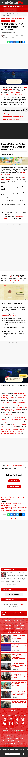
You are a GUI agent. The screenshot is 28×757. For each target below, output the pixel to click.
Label (21, 424)
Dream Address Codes (6, 414)
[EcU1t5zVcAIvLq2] (14, 292)
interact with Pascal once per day (14, 280)
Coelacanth (3, 402)
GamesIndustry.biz (10, 743)
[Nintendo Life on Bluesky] (5, 724)
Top (5, 620)
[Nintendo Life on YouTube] (11, 720)
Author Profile (11, 584)
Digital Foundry (19, 738)
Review (13, 510)
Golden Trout (4, 404)
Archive (22, 625)
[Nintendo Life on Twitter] (23, 720)
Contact (13, 623)
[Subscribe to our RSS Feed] (5, 720)
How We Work (20, 620)
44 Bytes (16, 730)
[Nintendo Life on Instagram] (11, 724)
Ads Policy (15, 625)
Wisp (24, 424)
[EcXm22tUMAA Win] (14, 77)
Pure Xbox (20, 735)
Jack (15, 426)
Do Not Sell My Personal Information (14, 732)
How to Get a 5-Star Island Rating (12, 433)
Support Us (7, 623)
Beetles (21, 404)
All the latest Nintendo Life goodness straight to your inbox (14, 750)
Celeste (2, 426)
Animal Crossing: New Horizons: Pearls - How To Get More (12, 27)
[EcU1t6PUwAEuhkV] (7, 161)
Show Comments (14, 594)
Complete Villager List (21, 407)
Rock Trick (16, 428)
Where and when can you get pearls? (13, 116)
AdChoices (22, 730)
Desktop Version (19, 628)
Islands (20, 411)
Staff (14, 620)
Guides (7, 13)
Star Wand (5, 428)
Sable (17, 424)
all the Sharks (13, 404)
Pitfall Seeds (13, 480)
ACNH (12, 21)
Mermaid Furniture (14, 486)
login (21, 604)
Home (3, 13)
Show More (14, 710)
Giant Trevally (16, 402)
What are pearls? (7, 114)
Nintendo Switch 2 (5, 21)
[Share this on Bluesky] (11, 42)
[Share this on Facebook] (14, 42)
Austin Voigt (4, 38)
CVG (18, 743)
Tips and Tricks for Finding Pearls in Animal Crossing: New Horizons (12, 109)
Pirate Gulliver (8, 426)
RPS (22, 743)
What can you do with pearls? (11, 119)
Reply (18, 584)
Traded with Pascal (7, 210)
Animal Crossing (10, 18)
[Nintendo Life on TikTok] (17, 720)
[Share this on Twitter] (17, 42)
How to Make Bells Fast (18, 419)
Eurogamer (19, 741)
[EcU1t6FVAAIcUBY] (21, 161)
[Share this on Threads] (20, 42)
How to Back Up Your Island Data (9, 431)
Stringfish (22, 402)
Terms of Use (7, 625)
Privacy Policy (20, 623)
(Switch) (11, 496)
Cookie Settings (9, 628)
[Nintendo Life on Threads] (17, 724)
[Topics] (2, 2)
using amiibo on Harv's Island (17, 429)
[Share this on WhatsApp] (8, 42)
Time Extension (9, 738)
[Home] (2, 10)
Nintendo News (7, 741)
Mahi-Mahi (9, 402)
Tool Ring (10, 428)
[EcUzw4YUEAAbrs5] (14, 375)
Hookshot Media (12, 728)
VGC (24, 741)
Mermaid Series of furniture (9, 315)
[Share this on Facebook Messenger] (23, 42)
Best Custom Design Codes (9, 411)
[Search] (25, 2)
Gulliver (14, 424)
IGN (13, 741)
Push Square (12, 735)
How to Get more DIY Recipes (17, 421)
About (9, 620)
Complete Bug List (10, 397)
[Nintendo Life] (14, 2)
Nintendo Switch (19, 18)
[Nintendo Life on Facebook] (23, 724)
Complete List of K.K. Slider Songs (12, 409)
